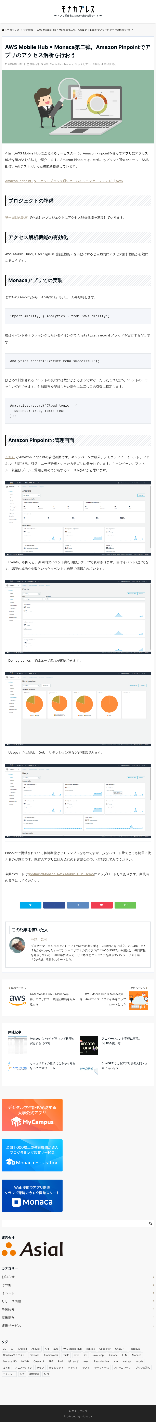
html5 (66, 1355)
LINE (125, 904)
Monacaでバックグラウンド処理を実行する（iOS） (52, 1041)
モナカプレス (80, 1411)
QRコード (73, 1361)
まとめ (6, 1367)
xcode (139, 1361)
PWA (60, 1361)
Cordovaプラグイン (14, 1355)
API (47, 1348)
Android (22, 1348)
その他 (6, 1285)
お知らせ (8, 1277)
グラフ (40, 1367)
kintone (113, 1355)
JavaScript (98, 1355)
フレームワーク (122, 1367)
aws (55, 1348)
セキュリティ (56, 1367)
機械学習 (34, 1373)
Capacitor (104, 1348)
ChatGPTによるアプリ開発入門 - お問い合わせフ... (125, 1065)
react (86, 1361)
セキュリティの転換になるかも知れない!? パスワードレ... (52, 1065)
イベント (8, 1293)
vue (116, 1361)
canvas (90, 1348)
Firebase (34, 1355)
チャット (73, 1367)
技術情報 (35, 64)
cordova (135, 1348)
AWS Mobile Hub (53, 64)
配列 (46, 1373)
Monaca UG (10, 1361)
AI (12, 1348)
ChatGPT (120, 1348)
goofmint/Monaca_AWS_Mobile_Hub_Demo (61, 874)
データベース (101, 1367)
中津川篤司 (110, 64)
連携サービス (11, 1325)
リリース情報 (11, 1301)
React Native (101, 1361)
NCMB (25, 1361)
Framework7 (51, 1355)
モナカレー (9, 1373)
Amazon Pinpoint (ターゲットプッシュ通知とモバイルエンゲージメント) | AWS (64, 181)
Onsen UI (39, 1361)
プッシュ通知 (142, 1367)
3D (4, 1348)
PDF (51, 1361)
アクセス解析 (92, 64)
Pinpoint (79, 64)
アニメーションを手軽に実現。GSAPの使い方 (121, 1041)
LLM (124, 1355)
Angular (35, 1348)
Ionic (76, 1355)
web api (126, 1361)
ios (85, 1355)
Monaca (69, 64)
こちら (10, 457)
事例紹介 (8, 1309)
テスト (86, 1367)
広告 (22, 1373)
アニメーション (23, 1367)
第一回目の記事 (16, 217)
